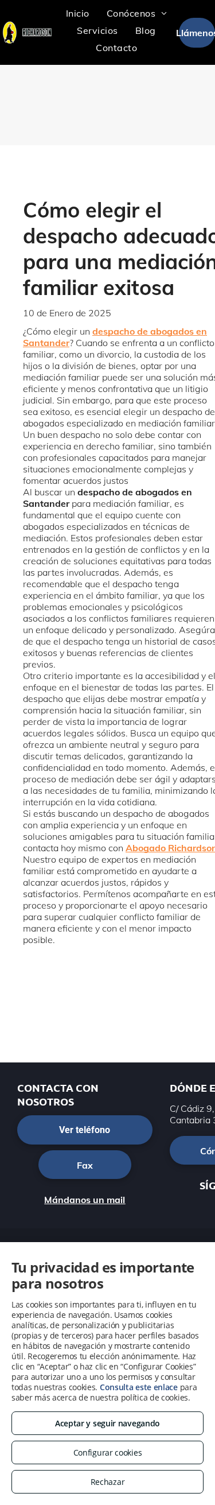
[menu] (197, 26)
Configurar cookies (107, 1452)
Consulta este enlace (139, 1387)
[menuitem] (77, 13)
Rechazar (108, 1481)
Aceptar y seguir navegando (107, 1423)
